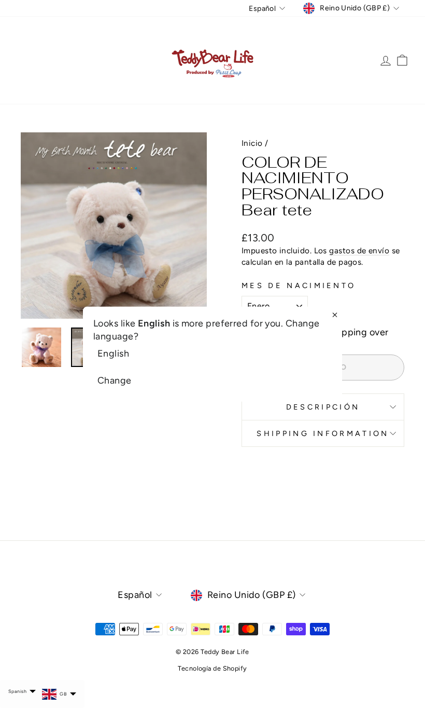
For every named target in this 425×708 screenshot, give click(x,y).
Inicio (252, 143)
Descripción (323, 407)
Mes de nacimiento (299, 285)
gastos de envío (359, 250)
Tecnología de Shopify (212, 668)
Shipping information (323, 433)
